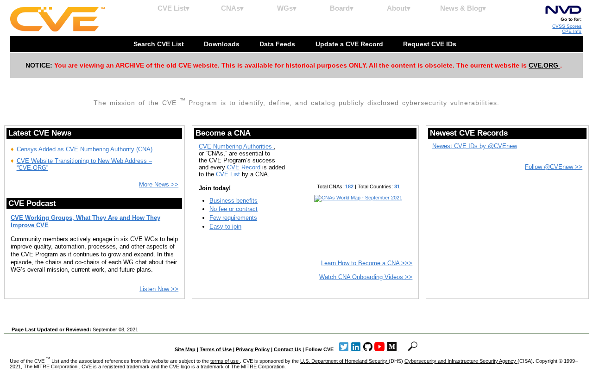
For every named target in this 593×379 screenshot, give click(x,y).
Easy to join (225, 226)
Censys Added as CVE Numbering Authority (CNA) (84, 149)
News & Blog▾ (463, 8)
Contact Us (288, 349)
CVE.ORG (544, 65)
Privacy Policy (253, 349)
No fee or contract (233, 208)
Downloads (222, 44)
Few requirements (233, 217)
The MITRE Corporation (51, 366)
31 (397, 186)
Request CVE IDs (430, 44)
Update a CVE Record (350, 44)
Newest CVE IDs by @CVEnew (474, 146)
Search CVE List (159, 44)
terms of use (225, 361)
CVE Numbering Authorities (236, 146)
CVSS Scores (566, 26)
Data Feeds (278, 44)
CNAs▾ (232, 8)
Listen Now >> (158, 289)
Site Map (186, 349)
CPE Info (571, 31)
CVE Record (244, 167)
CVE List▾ (173, 8)
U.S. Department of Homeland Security (344, 361)
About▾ (398, 8)
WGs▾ (286, 8)
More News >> (158, 184)
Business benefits (233, 200)
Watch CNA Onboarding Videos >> (365, 276)
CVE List (229, 174)
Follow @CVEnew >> (553, 166)
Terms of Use (216, 349)
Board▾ (341, 8)
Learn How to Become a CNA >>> (366, 263)
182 (350, 186)
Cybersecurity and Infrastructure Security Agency (460, 361)
